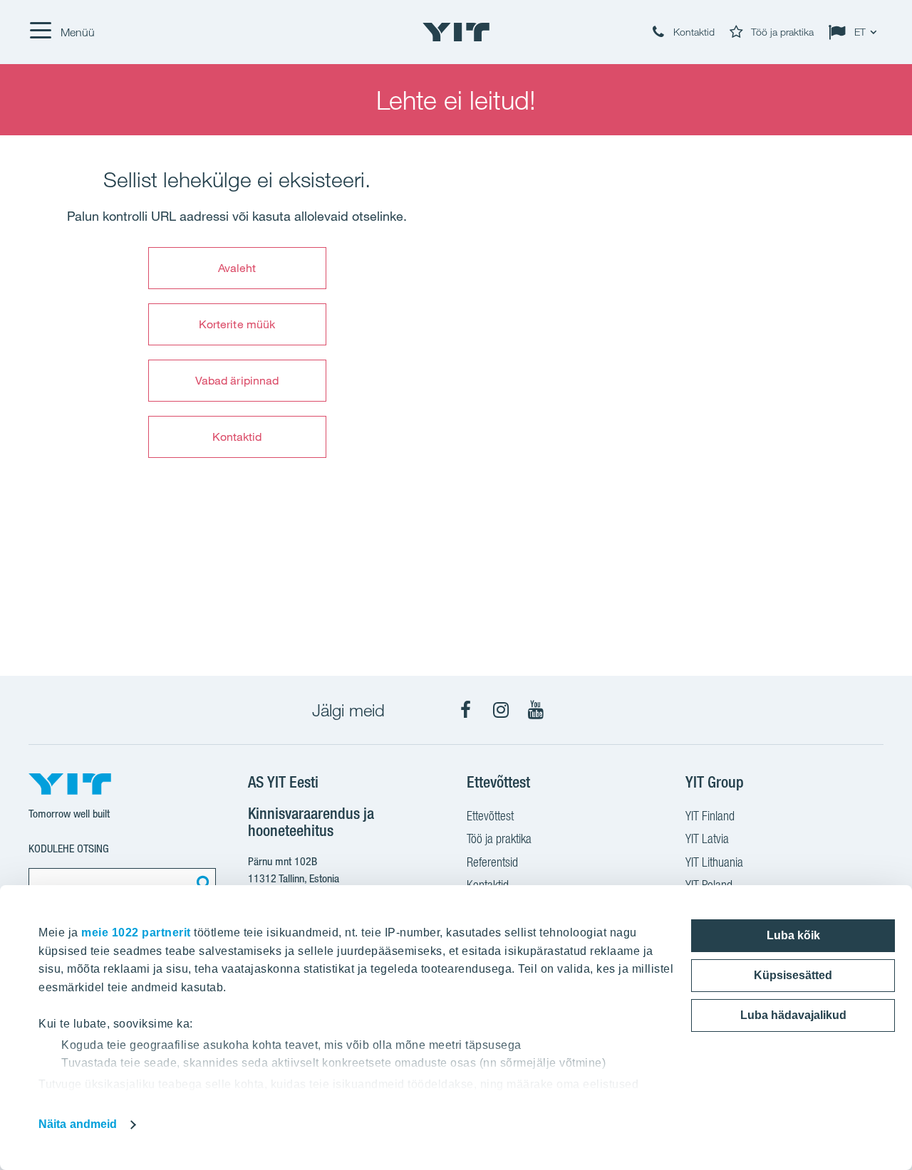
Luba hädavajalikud (793, 1015)
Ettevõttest (490, 815)
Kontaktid (237, 436)
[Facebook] (466, 710)
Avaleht (237, 268)
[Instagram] (500, 710)
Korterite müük (237, 324)
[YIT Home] (456, 32)
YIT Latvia (707, 838)
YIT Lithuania (714, 862)
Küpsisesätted (793, 975)
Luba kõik (793, 935)
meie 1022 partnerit (136, 932)
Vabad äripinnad (237, 380)
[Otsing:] (201, 882)
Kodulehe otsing (68, 848)
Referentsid (492, 862)
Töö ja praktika (499, 838)
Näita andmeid (77, 1124)
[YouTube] (535, 710)
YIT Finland (710, 815)
